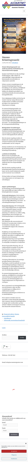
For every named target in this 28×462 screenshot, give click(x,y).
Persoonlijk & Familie (8, 316)
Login (4, 328)
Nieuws (17, 314)
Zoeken (4, 335)
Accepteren (14, 451)
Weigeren (14, 455)
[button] (26, 443)
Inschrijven (14, 434)
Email (4, 422)
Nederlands (19, 0)
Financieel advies (9, 314)
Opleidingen (7, 318)
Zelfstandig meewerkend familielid (14, 320)
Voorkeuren (14, 458)
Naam (4, 428)
